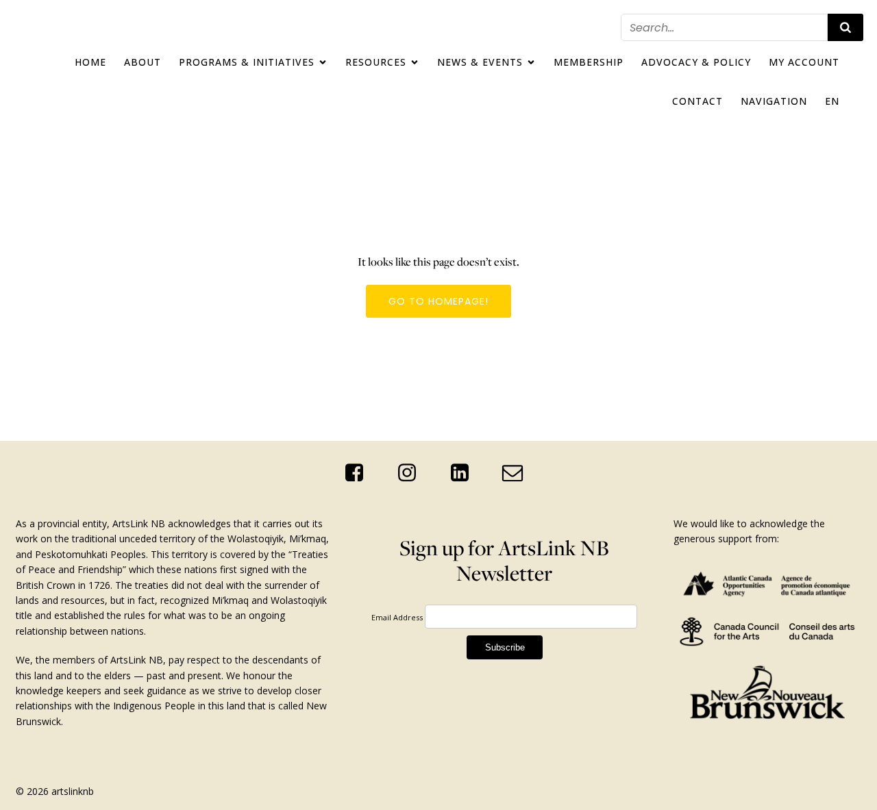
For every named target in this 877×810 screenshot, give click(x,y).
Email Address (397, 617)
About (142, 61)
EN (832, 100)
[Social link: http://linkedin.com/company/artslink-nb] (464, 473)
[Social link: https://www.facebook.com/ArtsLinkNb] (359, 473)
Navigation (774, 100)
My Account (804, 61)
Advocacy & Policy (696, 61)
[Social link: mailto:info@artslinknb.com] (517, 473)
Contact (697, 100)
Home (90, 61)
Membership (588, 61)
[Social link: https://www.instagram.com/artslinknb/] (412, 473)
